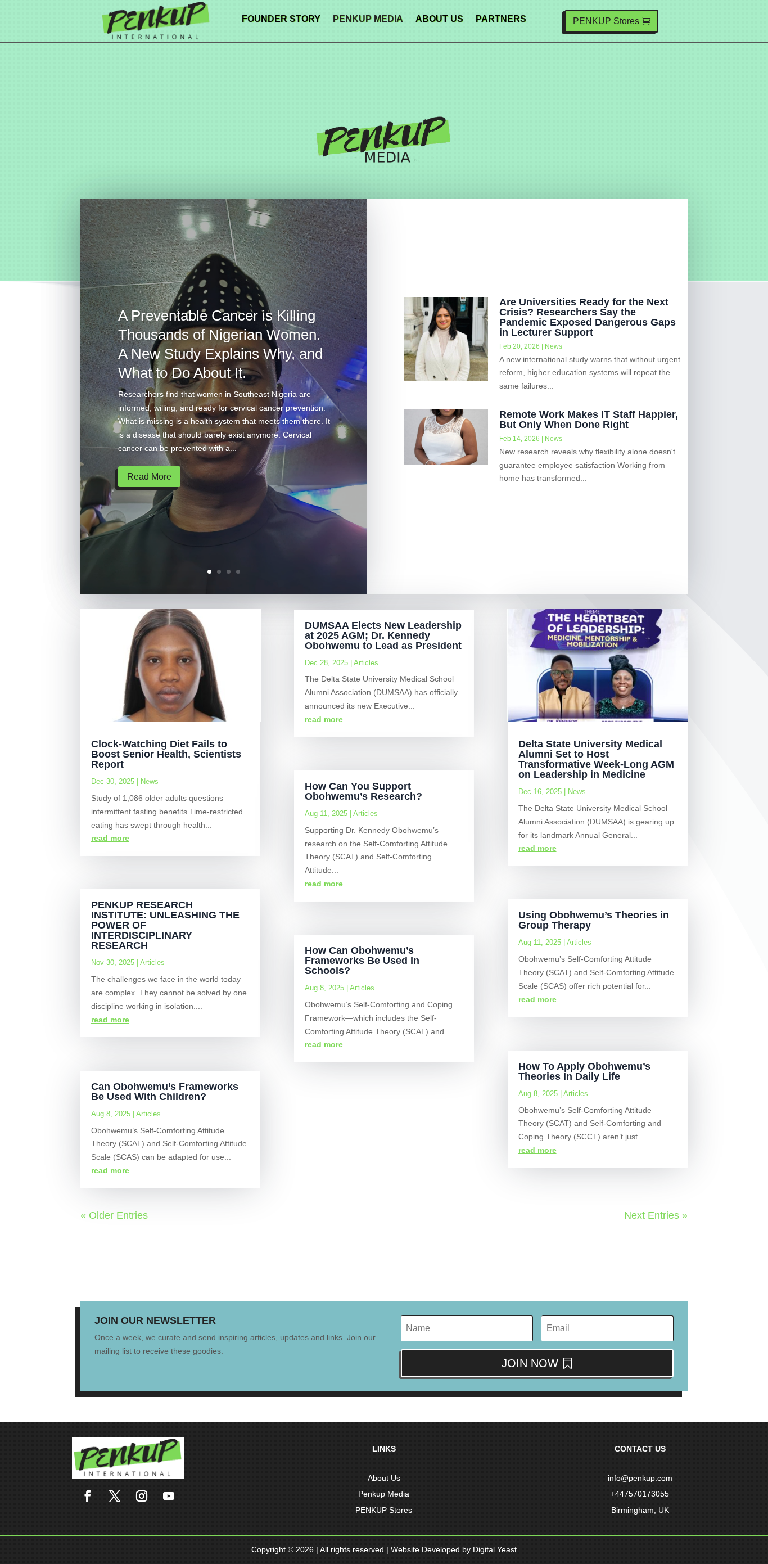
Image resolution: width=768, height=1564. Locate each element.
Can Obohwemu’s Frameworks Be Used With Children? (164, 1091)
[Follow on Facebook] (87, 1496)
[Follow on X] (114, 1496)
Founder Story (281, 19)
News (553, 346)
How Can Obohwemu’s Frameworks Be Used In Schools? (362, 960)
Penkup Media (368, 19)
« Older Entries (114, 1215)
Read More (149, 476)
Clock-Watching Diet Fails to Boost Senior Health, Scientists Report (166, 754)
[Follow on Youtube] (168, 1496)
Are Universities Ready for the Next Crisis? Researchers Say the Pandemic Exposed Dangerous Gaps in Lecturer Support (587, 317)
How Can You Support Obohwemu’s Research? (363, 791)
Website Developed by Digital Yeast (454, 1549)
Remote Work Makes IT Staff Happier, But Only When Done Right (588, 419)
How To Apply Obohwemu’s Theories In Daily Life (584, 1071)
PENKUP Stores (606, 21)
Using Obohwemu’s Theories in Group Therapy (593, 920)
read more (110, 837)
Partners (501, 19)
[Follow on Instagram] (141, 1496)
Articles (152, 962)
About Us (439, 19)
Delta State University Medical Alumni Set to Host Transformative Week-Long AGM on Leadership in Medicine (596, 759)
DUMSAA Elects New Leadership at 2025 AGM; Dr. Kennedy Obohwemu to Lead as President (383, 635)
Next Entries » (656, 1215)
